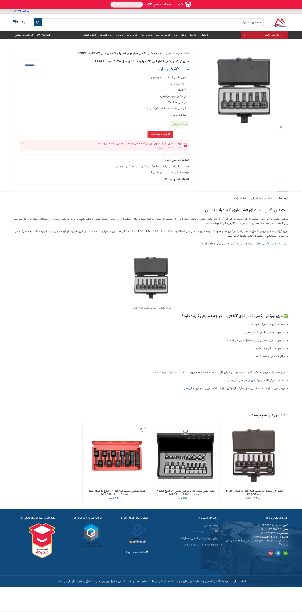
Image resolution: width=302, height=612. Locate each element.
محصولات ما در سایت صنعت (201, 545)
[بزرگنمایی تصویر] (281, 127)
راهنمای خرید (210, 525)
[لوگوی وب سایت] (280, 22)
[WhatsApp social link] (170, 179)
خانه (186, 54)
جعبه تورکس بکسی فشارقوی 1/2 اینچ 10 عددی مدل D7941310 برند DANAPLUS (117, 493)
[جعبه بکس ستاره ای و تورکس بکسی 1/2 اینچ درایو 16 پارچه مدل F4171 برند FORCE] (185, 456)
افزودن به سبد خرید (160, 134)
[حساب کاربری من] (23, 22)
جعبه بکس (131, 166)
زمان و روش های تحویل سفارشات (198, 538)
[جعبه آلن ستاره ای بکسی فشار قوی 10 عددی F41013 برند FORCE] (253, 456)
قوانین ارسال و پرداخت (205, 532)
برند (177, 54)
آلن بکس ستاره (170, 173)
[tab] (282, 197)
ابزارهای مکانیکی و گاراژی (154, 166)
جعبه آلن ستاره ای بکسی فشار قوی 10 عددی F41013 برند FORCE (253, 493)
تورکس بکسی (270, 244)
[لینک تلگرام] (166, 179)
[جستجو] (38, 22)
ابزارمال (188, 388)
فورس (168, 54)
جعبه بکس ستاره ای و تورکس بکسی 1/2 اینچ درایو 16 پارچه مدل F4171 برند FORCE (185, 493)
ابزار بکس (175, 166)
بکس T (154, 173)
